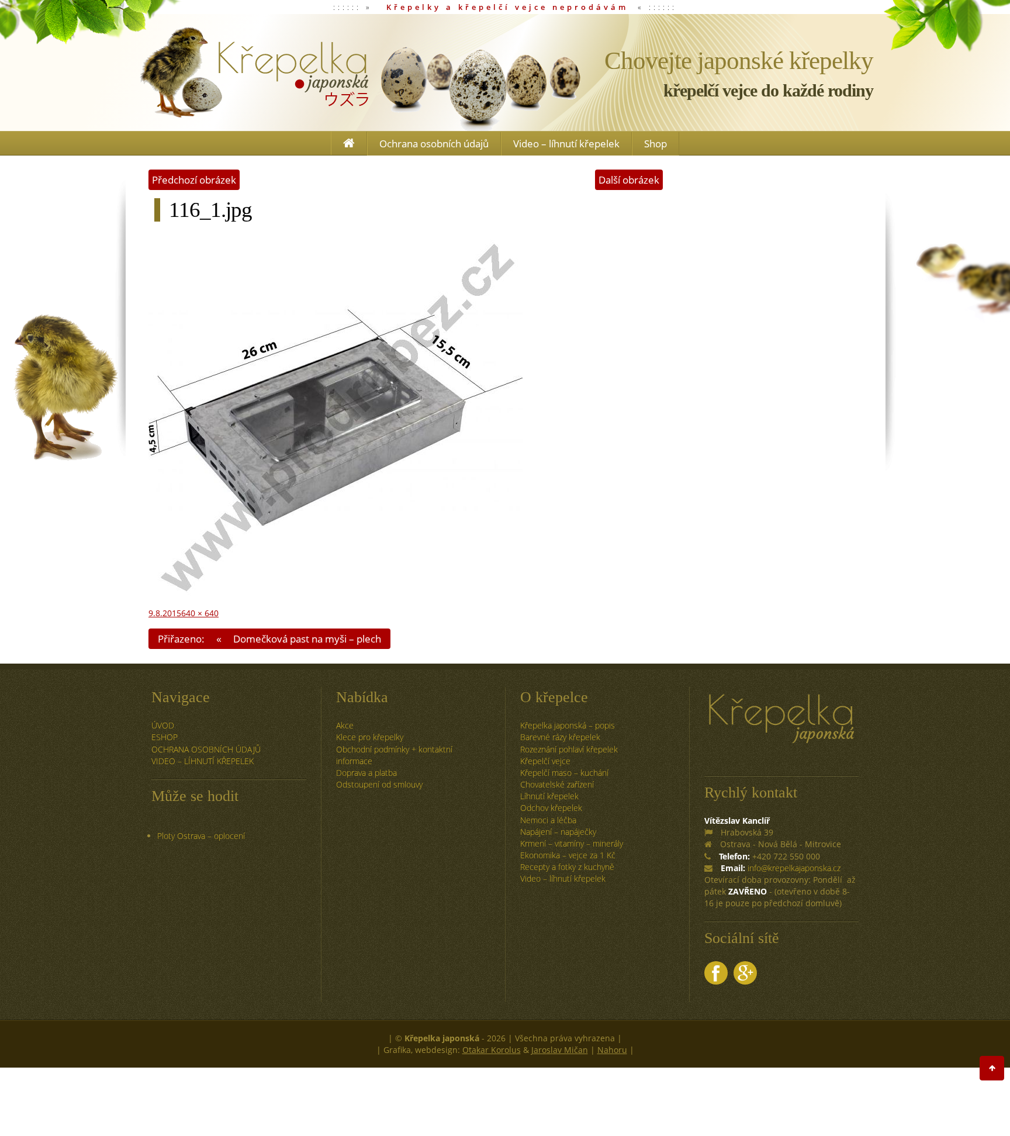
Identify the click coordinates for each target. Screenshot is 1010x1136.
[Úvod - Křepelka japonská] (254, 72)
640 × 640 (200, 613)
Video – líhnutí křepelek (566, 143)
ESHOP (164, 737)
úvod (162, 725)
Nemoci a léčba (548, 820)
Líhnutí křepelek (549, 796)
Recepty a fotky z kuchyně (567, 866)
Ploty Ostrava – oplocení (201, 835)
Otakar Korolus (491, 1049)
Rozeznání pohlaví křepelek (569, 749)
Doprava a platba (366, 772)
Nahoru (612, 1049)
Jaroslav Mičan (559, 1049)
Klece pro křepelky (369, 737)
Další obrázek (629, 180)
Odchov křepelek (551, 807)
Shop (655, 143)
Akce (345, 725)
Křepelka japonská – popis (567, 725)
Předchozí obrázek (194, 180)
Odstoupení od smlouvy (379, 784)
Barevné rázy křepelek (560, 737)
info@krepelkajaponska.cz (794, 867)
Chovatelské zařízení (557, 784)
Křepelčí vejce (545, 760)
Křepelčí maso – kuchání (564, 772)
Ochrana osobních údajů (434, 143)
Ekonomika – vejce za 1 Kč (567, 855)
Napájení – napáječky (558, 831)
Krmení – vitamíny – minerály (571, 843)
